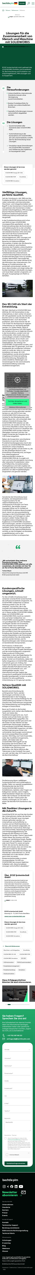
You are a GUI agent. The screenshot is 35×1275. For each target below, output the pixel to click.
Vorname (7, 1058)
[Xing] (8, 1187)
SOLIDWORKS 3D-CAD (10, 954)
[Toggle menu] (33, 3)
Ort (5, 1096)
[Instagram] (4, 1186)
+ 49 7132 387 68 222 (14, 1035)
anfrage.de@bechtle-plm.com (18, 1039)
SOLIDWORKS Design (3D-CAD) (14, 173)
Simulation (22, 970)
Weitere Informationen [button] (17, 407)
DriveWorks (22, 177)
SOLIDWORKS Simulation (12, 181)
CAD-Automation (9, 962)
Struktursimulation (9, 973)
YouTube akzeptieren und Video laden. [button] (17, 402)
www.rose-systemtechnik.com (14, 916)
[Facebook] (12, 1186)
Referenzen (15, 10)
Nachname (7, 1066)
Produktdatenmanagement (11, 966)
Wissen (8, 10)
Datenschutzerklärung (14, 1140)
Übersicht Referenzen (12, 946)
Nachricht (7, 1118)
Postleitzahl (8, 1088)
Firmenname (8, 1073)
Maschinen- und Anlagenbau (12, 950)
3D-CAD (23, 958)
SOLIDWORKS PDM (10, 177)
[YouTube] (21, 1186)
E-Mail (6, 1103)
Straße (6, 1081)
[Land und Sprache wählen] (15, 3)
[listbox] (17, 1048)
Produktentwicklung (9, 970)
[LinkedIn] (16, 1186)
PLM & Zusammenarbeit (24, 962)
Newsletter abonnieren (10, 1194)
